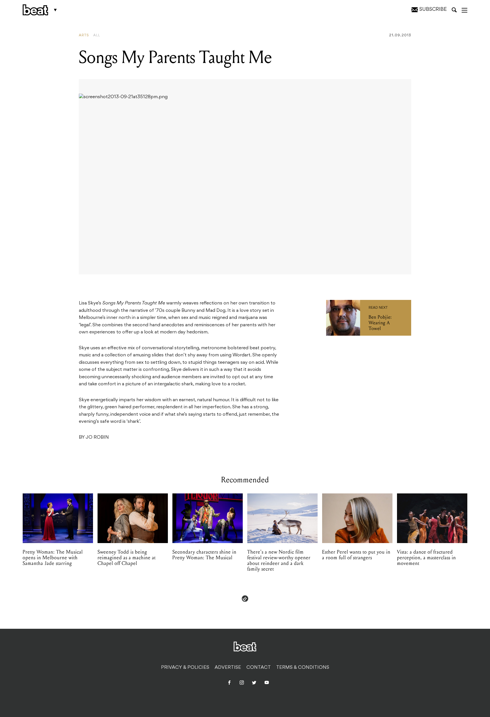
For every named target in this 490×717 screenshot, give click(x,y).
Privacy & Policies (185, 667)
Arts (84, 35)
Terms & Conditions (302, 667)
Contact (258, 667)
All (96, 35)
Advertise (228, 667)
